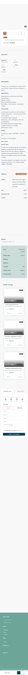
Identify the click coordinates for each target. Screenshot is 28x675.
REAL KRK (8, 313)
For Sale (5, 37)
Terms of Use (19, 430)
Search (5, 641)
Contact (5, 634)
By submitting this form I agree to (13, 430)
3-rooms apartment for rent (11, 304)
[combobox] (14, 411)
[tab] (5, 33)
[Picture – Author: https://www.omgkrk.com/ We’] (14, 569)
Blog (5, 632)
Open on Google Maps (21, 174)
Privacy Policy (13, 669)
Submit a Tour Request (14, 434)
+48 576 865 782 (7, 620)
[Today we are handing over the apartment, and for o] (14, 511)
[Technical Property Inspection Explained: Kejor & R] (14, 483)
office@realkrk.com (7, 622)
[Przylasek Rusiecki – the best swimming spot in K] (14, 454)
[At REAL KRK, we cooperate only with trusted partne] (14, 540)
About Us (6, 630)
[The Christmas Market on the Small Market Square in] (14, 597)
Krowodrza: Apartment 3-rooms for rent (14, 336)
